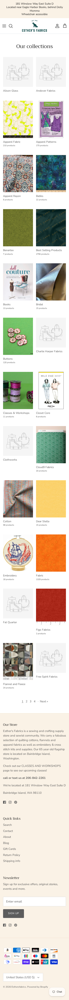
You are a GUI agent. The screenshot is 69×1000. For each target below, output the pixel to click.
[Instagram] (10, 798)
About (7, 833)
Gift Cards (9, 845)
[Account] (56, 22)
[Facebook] (4, 798)
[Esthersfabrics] (34, 22)
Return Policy (11, 851)
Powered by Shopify (37, 983)
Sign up (13, 910)
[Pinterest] (15, 798)
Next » (44, 698)
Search (7, 821)
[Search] (12, 22)
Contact (8, 827)
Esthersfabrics (19, 983)
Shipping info (11, 857)
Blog (6, 839)
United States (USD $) (20, 974)
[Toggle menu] (4, 22)
